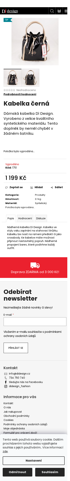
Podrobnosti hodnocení (20, 94)
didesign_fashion (19, 386)
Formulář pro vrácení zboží (20, 433)
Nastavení (34, 461)
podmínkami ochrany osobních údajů (32, 334)
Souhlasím (50, 472)
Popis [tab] (11, 218)
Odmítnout (17, 472)
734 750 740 (17, 378)
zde (5, 451)
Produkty (40, 195)
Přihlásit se (15, 348)
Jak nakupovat (13, 412)
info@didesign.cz (19, 373)
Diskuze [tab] (41, 218)
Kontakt (8, 403)
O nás (7, 407)
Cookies (8, 420)
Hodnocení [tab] (25, 218)
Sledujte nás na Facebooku (26, 382)
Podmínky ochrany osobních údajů (25, 424)
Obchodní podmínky (16, 416)
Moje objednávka (14, 428)
